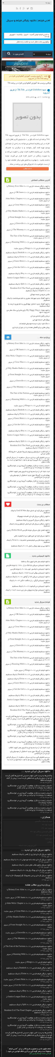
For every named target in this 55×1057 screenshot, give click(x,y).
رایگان (49, 842)
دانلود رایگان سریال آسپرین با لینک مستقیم (33, 520)
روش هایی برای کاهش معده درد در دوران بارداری (31, 327)
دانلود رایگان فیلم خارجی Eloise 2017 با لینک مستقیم (29, 257)
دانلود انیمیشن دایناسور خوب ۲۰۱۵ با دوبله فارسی (30, 569)
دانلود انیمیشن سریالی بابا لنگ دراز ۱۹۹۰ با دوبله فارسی (28, 565)
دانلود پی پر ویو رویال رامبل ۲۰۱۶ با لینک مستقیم (30, 546)
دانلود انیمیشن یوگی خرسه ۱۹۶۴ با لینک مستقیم (31, 573)
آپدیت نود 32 (47, 825)
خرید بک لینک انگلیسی (43, 821)
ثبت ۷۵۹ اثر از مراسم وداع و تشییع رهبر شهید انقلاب (29, 472)
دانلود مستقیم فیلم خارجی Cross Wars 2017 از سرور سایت (28, 911)
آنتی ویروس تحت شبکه (27, 846)
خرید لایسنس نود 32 (44, 835)
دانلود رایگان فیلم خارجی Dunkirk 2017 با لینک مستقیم (28, 253)
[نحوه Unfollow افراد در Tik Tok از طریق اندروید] (27, 132)
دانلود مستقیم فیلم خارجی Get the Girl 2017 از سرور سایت (27, 985)
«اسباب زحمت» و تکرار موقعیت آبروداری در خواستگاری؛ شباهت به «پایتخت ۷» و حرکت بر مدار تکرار (28, 494)
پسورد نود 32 (47, 828)
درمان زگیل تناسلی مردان (40, 316)
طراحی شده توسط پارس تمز (40, 1054)
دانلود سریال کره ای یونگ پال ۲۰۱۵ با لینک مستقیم (31, 870)
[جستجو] (8, 53)
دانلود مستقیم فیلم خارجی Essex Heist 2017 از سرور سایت (28, 980)
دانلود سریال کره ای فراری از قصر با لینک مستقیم (32, 854)
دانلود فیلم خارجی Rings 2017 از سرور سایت (32, 248)
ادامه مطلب (27, 169)
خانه (46, 76)
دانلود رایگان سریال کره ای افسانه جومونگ (33, 516)
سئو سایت (48, 839)
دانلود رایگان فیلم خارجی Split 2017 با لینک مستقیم (29, 284)
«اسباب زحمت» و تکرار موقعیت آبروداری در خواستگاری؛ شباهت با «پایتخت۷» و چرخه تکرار (28, 467)
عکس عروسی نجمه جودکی (40, 295)
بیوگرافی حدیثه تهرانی (41, 320)
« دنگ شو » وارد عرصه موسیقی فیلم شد (34, 324)
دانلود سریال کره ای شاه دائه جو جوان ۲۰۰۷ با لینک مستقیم (28, 860)
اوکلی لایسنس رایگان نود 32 (41, 832)
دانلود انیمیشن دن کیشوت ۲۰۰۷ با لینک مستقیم (31, 586)
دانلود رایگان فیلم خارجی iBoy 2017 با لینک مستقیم (29, 274)
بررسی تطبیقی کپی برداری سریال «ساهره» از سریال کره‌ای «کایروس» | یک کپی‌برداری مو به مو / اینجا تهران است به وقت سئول (28, 460)
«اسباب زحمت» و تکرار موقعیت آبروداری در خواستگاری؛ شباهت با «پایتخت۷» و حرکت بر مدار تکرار (28, 488)
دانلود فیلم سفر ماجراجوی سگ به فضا (35, 562)
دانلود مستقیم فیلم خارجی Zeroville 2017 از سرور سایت (29, 933)
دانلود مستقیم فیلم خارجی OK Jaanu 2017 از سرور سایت (28, 898)
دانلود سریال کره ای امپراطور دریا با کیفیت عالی (32, 536)
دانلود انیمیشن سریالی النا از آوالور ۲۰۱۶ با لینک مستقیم (28, 577)
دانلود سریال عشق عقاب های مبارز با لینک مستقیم (32, 865)
